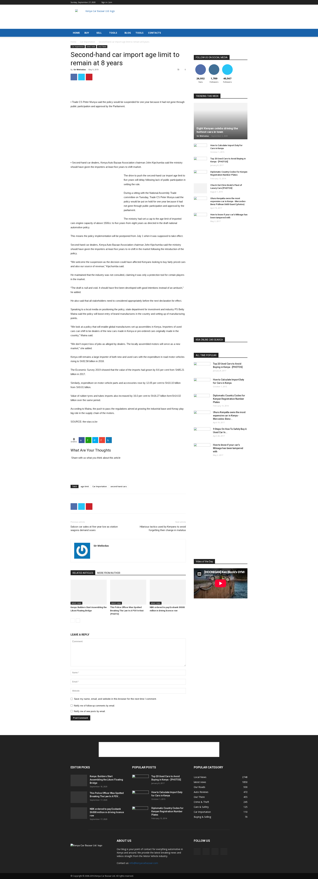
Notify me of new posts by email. (90, 711)
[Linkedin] (239, 2)
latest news (91, 46)
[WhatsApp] (88, 440)
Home (73, 41)
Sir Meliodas (80, 69)
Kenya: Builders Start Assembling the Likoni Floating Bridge (106, 779)
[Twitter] (244, 2)
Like (200, 65)
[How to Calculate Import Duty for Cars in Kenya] (200, 149)
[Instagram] (234, 2)
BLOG (128, 32)
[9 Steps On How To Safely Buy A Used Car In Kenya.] (202, 433)
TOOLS (113, 32)
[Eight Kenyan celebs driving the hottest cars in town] (220, 121)
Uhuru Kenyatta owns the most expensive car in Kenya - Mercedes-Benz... (229, 415)
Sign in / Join (106, 2)
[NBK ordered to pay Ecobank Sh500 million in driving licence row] (168, 592)
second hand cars (118, 486)
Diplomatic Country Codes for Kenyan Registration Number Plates (229, 398)
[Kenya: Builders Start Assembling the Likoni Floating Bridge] (89, 592)
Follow (214, 65)
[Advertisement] (187, 16)
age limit (85, 486)
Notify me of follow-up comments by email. (94, 705)
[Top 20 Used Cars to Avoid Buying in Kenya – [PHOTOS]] (200, 162)
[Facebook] (228, 2)
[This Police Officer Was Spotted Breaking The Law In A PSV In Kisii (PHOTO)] (128, 592)
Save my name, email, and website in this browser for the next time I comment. (115, 698)
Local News (102, 46)
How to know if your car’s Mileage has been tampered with (228, 448)
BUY (86, 32)
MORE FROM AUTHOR (108, 573)
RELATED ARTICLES (83, 573)
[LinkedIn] (109, 440)
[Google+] (102, 440)
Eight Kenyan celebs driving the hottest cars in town (217, 130)
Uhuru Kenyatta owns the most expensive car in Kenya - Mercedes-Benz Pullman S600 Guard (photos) (228, 201)
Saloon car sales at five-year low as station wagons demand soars (94, 528)
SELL (99, 32)
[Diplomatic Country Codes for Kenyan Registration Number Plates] (200, 175)
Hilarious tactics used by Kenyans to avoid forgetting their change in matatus (163, 528)
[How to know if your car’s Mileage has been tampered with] (200, 217)
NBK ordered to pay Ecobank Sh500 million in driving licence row (107, 812)
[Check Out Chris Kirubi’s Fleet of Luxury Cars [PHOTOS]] (200, 188)
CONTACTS (154, 32)
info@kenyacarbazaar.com (144, 863)
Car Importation (87, 41)
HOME (76, 32)
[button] (243, 33)
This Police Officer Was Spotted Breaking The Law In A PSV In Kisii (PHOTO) (126, 610)
